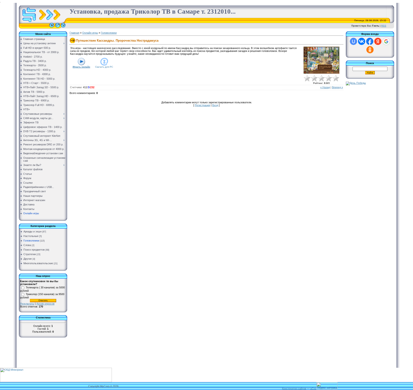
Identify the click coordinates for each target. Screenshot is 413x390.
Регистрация (202, 105)
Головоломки (31, 240)
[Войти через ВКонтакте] (361, 41)
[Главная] (51, 27)
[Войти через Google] (386, 41)
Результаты (27, 303)
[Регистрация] (57, 27)
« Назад (325, 87)
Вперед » (337, 87)
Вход (215, 105)
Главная (74, 32)
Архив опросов (45, 303)
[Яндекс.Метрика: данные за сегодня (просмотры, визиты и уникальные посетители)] (326, 386)
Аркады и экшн (32, 231)
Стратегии (29, 254)
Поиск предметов (34, 249)
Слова (27, 245)
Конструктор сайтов (294, 388)
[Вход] (63, 27)
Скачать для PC (104, 67)
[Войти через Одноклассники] (370, 49)
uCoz (313, 388)
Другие (27, 258)
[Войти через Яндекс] (377, 41)
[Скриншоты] (321, 60)
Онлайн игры (90, 32)
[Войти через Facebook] (369, 41)
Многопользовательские (38, 263)
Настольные (30, 236)
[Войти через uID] (353, 41)
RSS (383, 25)
